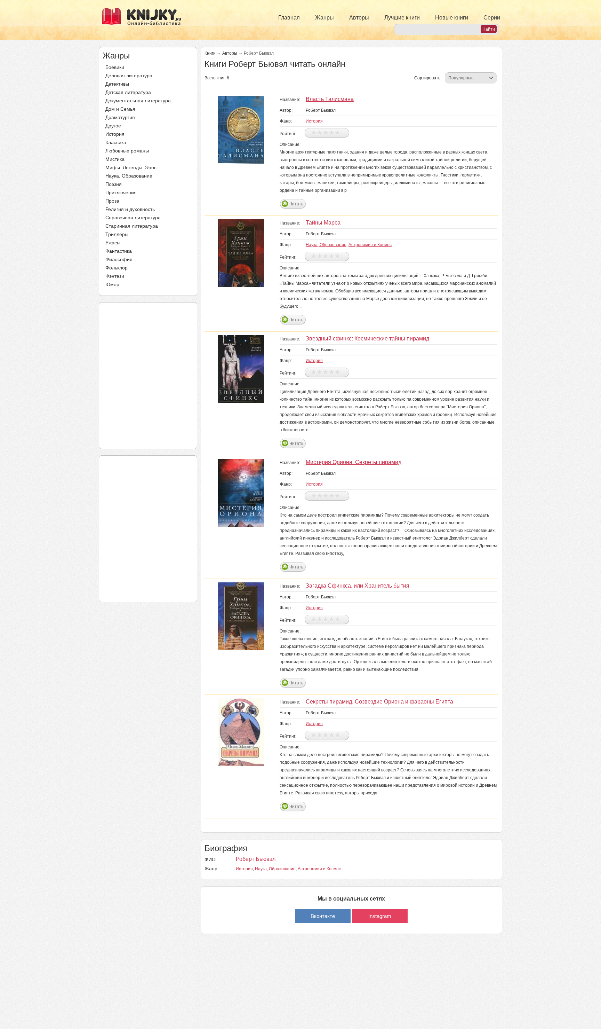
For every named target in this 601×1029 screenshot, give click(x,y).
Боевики (114, 67)
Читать (296, 204)
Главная (289, 18)
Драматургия (120, 117)
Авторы (359, 18)
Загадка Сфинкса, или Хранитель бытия (357, 586)
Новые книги (451, 18)
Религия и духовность (130, 209)
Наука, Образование (128, 176)
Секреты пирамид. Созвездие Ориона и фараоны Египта (379, 702)
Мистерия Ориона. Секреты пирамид (353, 462)
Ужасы (112, 242)
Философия (119, 259)
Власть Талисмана (330, 99)
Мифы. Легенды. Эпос (131, 167)
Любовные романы (127, 151)
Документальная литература (138, 100)
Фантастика (118, 251)
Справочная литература (133, 217)
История (115, 134)
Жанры (324, 18)
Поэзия (113, 184)
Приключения (121, 192)
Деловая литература (128, 75)
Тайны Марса (323, 223)
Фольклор (116, 267)
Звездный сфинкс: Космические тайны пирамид (367, 338)
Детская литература (128, 92)
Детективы (117, 84)
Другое (113, 125)
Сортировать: (427, 78)
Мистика (115, 159)
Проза (112, 201)
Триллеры (116, 234)
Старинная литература (131, 226)
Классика (115, 142)
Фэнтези (114, 276)
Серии (491, 18)
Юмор (112, 284)
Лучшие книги (402, 18)
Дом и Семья (120, 109)
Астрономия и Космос (370, 244)
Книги (210, 53)
